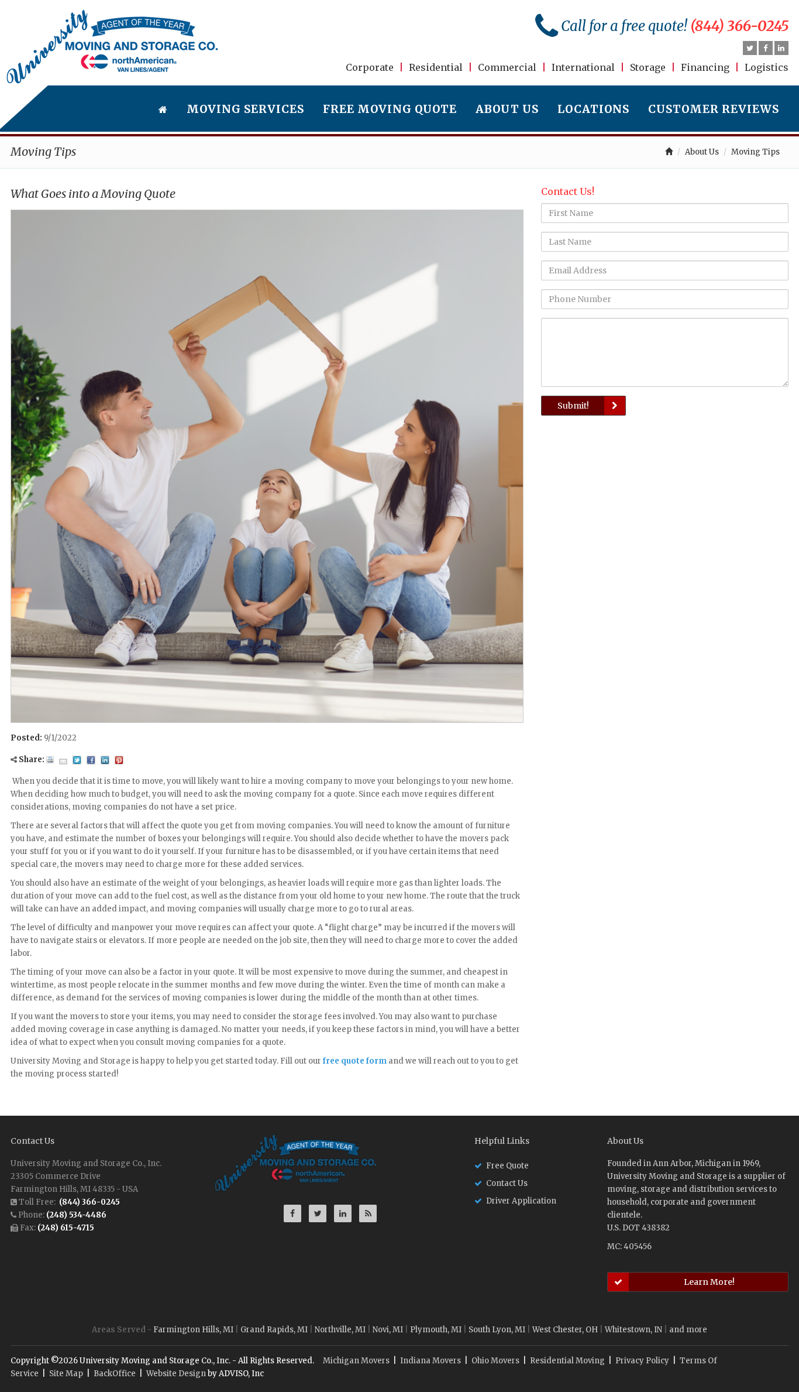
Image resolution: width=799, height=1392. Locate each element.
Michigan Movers (356, 1361)
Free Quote (507, 1166)
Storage (648, 67)
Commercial (507, 67)
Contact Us (507, 1183)
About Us (702, 152)
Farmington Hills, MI (193, 1330)
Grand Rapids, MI (274, 1330)
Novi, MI (388, 1330)
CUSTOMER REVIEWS (713, 109)
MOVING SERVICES (245, 109)
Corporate (370, 67)
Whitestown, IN (633, 1330)
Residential (436, 67)
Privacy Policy (642, 1361)
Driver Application (521, 1201)
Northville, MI (340, 1330)
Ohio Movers (495, 1361)
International (583, 67)
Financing (705, 67)
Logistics (766, 67)
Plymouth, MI (436, 1330)
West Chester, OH (565, 1330)
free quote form (355, 1061)
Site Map (66, 1374)
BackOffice (115, 1374)
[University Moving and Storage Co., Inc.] (112, 46)
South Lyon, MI (497, 1330)
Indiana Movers (430, 1361)
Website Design (176, 1374)
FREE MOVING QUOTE (390, 109)
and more (688, 1330)
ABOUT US (507, 109)
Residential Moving (567, 1361)
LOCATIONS (593, 109)
